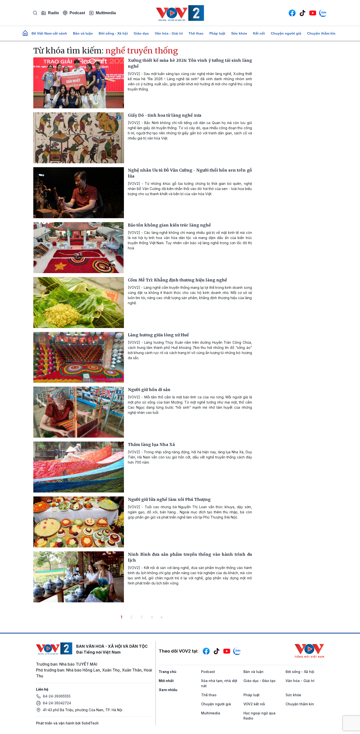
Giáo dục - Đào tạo (259, 681)
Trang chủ (167, 672)
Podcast (77, 13)
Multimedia (106, 13)
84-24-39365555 (57, 696)
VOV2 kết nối (254, 704)
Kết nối (259, 33)
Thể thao (196, 33)
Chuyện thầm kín (321, 33)
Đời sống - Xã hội (113, 33)
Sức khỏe (239, 33)
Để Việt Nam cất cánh (49, 33)
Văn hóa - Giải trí (169, 33)
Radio (53, 13)
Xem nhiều (168, 690)
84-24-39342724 (57, 703)
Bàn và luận (83, 33)
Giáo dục (141, 33)
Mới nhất (166, 681)
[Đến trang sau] (163, 617)
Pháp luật (217, 33)
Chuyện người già (286, 33)
